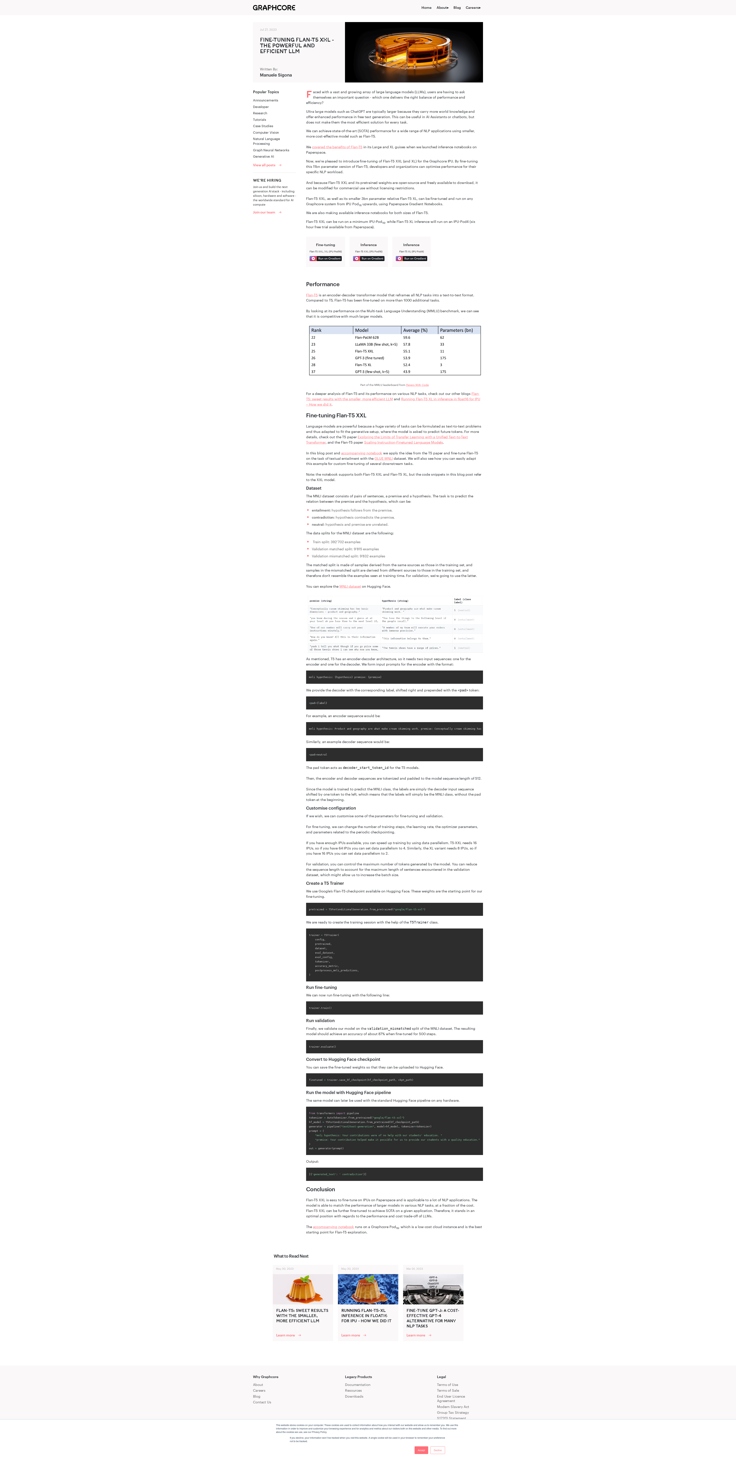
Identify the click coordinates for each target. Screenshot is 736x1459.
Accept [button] (421, 1450)
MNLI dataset (350, 586)
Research (260, 113)
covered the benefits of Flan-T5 (337, 147)
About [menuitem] (442, 7)
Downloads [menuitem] (354, 1396)
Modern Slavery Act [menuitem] (453, 1407)
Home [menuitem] (426, 7)
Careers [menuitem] (472, 7)
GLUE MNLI (384, 458)
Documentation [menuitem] (357, 1384)
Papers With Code (417, 384)
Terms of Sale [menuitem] (448, 1390)
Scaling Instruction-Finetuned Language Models (403, 442)
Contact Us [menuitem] (262, 1402)
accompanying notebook (361, 453)
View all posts (264, 165)
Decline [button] (438, 1450)
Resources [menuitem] (353, 1390)
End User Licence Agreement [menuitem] (451, 1398)
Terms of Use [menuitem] (447, 1384)
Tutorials (259, 119)
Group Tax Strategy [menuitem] (453, 1412)
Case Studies (263, 126)
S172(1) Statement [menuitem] (451, 1418)
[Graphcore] (274, 7)
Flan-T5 (312, 295)
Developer (261, 107)
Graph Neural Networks (271, 150)
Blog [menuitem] (457, 7)
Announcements (265, 100)
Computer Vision (266, 132)
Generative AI (263, 156)
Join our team (264, 212)
